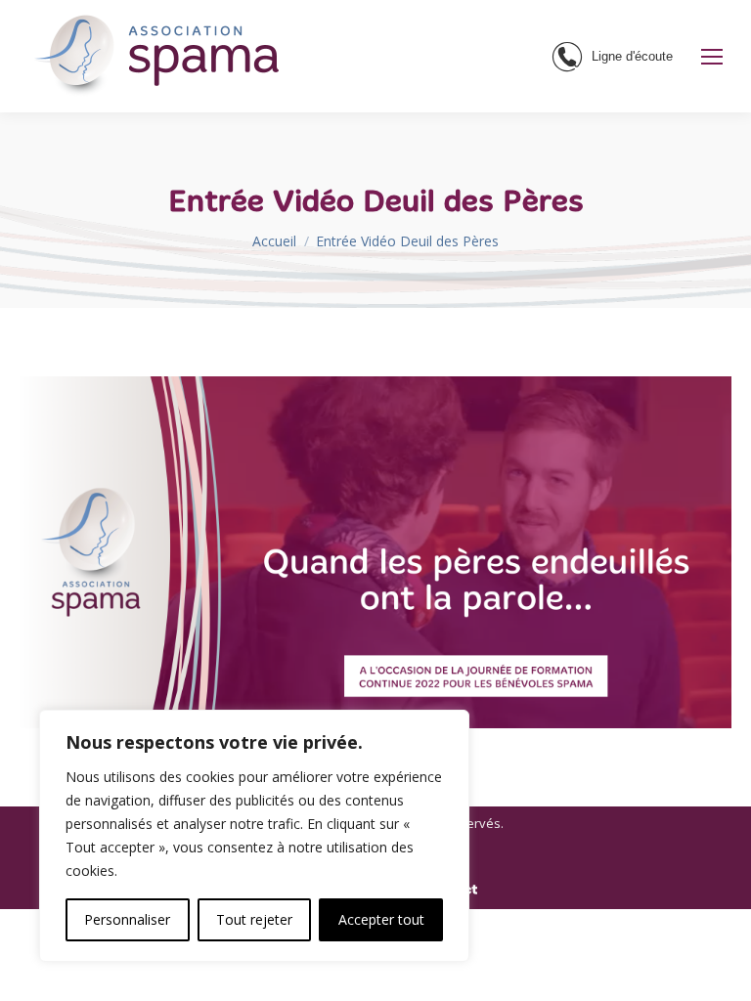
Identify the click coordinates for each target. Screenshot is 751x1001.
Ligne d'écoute (632, 56)
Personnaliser (127, 919)
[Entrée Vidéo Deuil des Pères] (375, 552)
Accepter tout (381, 919)
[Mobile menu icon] (711, 56)
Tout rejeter (254, 919)
